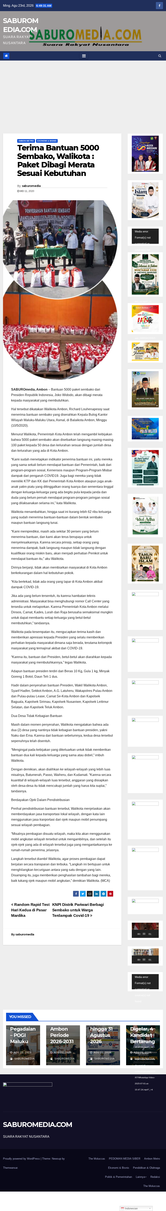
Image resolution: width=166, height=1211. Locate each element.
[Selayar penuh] (157, 934)
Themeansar (10, 1167)
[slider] (144, 934)
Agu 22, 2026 (23, 1052)
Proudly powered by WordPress (22, 1158)
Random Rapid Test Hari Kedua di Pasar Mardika (30, 910)
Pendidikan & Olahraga (146, 1167)
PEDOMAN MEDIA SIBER (124, 1158)
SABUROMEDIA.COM (37, 1124)
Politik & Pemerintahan (118, 1176)
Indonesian (131, 1208)
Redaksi (155, 1176)
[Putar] (137, 934)
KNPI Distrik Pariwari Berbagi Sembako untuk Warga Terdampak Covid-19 (78, 910)
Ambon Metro (26, 141)
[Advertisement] (83, 91)
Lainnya (140, 1176)
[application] (145, 236)
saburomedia (31, 186)
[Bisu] (155, 934)
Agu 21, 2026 (103, 1052)
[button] (159, 56)
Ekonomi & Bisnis (46, 141)
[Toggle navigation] (84, 56)
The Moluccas (96, 1158)
